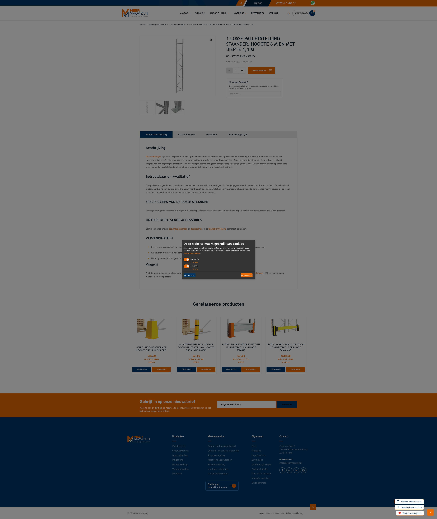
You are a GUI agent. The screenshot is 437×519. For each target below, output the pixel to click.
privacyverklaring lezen (192, 253)
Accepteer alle (246, 275)
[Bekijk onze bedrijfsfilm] (430, 512)
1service (194, 262)
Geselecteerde (189, 275)
